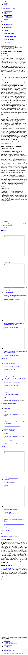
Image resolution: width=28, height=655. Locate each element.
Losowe (3, 446)
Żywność (11, 377)
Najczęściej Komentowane (8, 403)
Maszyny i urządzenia (14, 291)
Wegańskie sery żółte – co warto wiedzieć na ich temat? (14, 373)
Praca (10, 485)
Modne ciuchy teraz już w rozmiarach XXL (11, 509)
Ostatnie (3, 230)
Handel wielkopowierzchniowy (11, 643)
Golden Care (6, 418)
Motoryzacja (6, 649)
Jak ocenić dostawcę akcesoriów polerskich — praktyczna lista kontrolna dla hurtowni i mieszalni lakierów (15, 259)
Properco (5, 411)
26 (23, 436)
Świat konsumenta (13, 400)
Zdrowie (17, 299)
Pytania (5, 4)
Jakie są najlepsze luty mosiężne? (10, 482)
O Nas (5, 1)
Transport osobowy (13, 478)
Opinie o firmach (8, 11)
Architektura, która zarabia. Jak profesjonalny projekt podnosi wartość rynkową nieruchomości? (15, 352)
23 (23, 443)
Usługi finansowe (8, 17)
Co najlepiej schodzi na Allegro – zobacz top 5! (12, 366)
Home (2, 47)
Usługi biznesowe (8, 15)
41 (23, 414)
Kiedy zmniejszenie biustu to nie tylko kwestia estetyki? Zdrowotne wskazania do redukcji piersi (14, 524)
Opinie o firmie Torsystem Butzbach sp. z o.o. (12, 426)
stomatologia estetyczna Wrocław (6, 536)
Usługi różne (7, 646)
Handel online (7, 12)
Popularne (4, 358)
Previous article (4, 224)
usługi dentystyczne (15, 536)
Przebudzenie (6, 433)
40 (23, 421)
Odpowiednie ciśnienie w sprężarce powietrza (12, 382)
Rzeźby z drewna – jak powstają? (10, 389)
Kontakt (5, 5)
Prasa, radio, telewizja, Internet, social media (14, 653)
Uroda (10, 512)
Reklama (6, 3)
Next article (3, 227)
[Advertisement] (14, 613)
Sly (7, 227)
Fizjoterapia (11, 299)
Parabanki (6, 19)
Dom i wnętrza (8, 47)
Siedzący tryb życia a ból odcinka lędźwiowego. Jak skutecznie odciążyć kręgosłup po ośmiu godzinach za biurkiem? (15, 296)
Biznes (10, 262)
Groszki (5, 397)
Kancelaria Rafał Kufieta (8, 440)
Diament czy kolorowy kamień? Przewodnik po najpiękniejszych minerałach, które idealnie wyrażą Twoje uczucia (15, 287)
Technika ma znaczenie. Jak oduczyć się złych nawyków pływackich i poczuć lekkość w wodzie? (14, 324)
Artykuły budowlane (8, 16)
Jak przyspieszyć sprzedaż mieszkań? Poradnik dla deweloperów (13, 224)
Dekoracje (11, 392)
